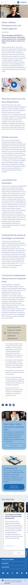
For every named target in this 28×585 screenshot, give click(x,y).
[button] (2, 2)
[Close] (25, 580)
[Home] (22, 2)
